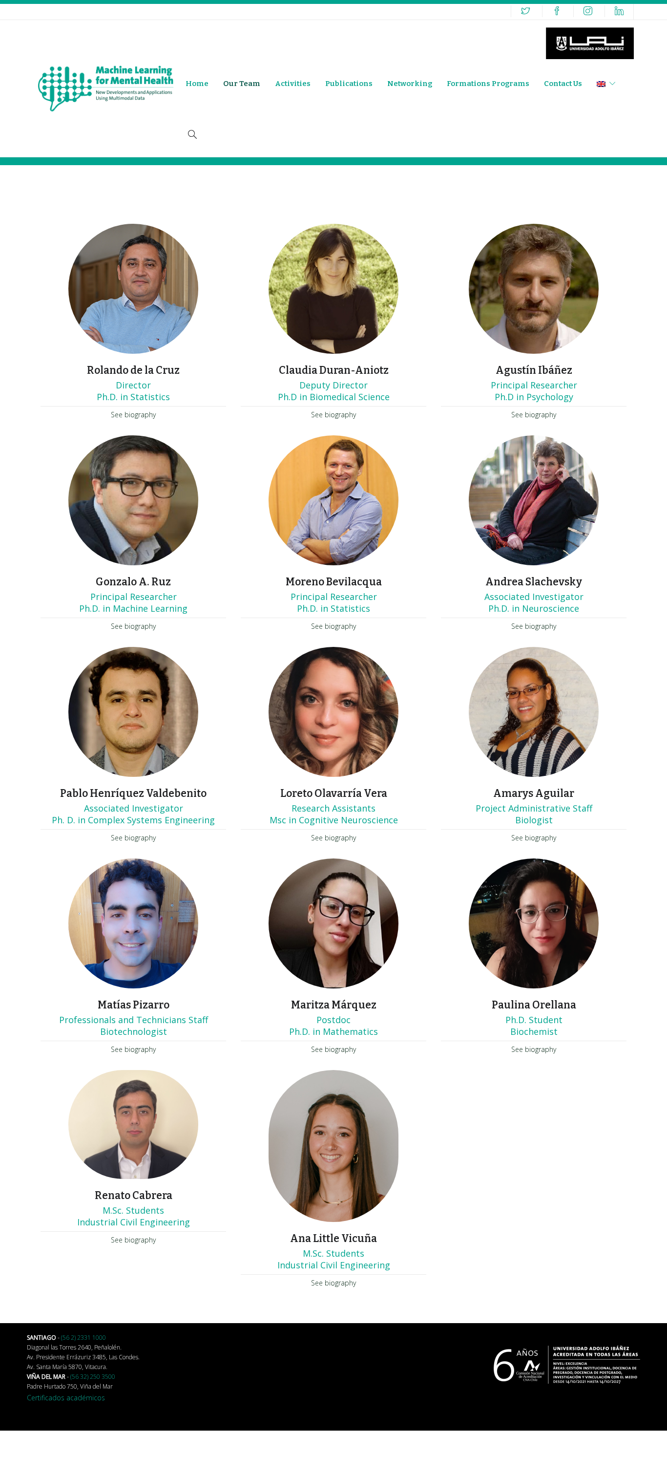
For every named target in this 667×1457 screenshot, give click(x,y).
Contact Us (563, 83)
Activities (293, 83)
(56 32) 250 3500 (92, 1376)
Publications (349, 83)
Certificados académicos (66, 1397)
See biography (133, 414)
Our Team (241, 83)
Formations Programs (488, 83)
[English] (606, 83)
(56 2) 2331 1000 (83, 1337)
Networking (409, 83)
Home (197, 83)
